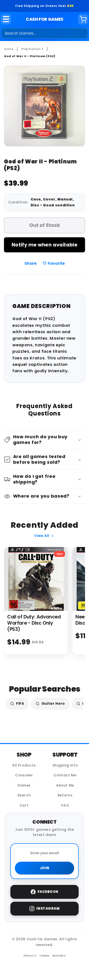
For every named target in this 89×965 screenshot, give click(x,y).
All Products (24, 765)
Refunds (59, 956)
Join (44, 868)
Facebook (48, 891)
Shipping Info (65, 765)
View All (41, 535)
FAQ (65, 805)
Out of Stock (44, 225)
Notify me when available (44, 244)
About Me (65, 785)
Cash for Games (44, 19)
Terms (44, 956)
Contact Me (65, 775)
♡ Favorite (54, 263)
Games (24, 785)
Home (9, 49)
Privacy (30, 956)
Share (30, 263)
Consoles (24, 775)
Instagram (48, 908)
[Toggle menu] (6, 19)
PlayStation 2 (32, 49)
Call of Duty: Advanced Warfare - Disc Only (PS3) (34, 623)
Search (24, 795)
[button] (44, 440)
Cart (24, 805)
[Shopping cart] (83, 19)
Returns (65, 795)
